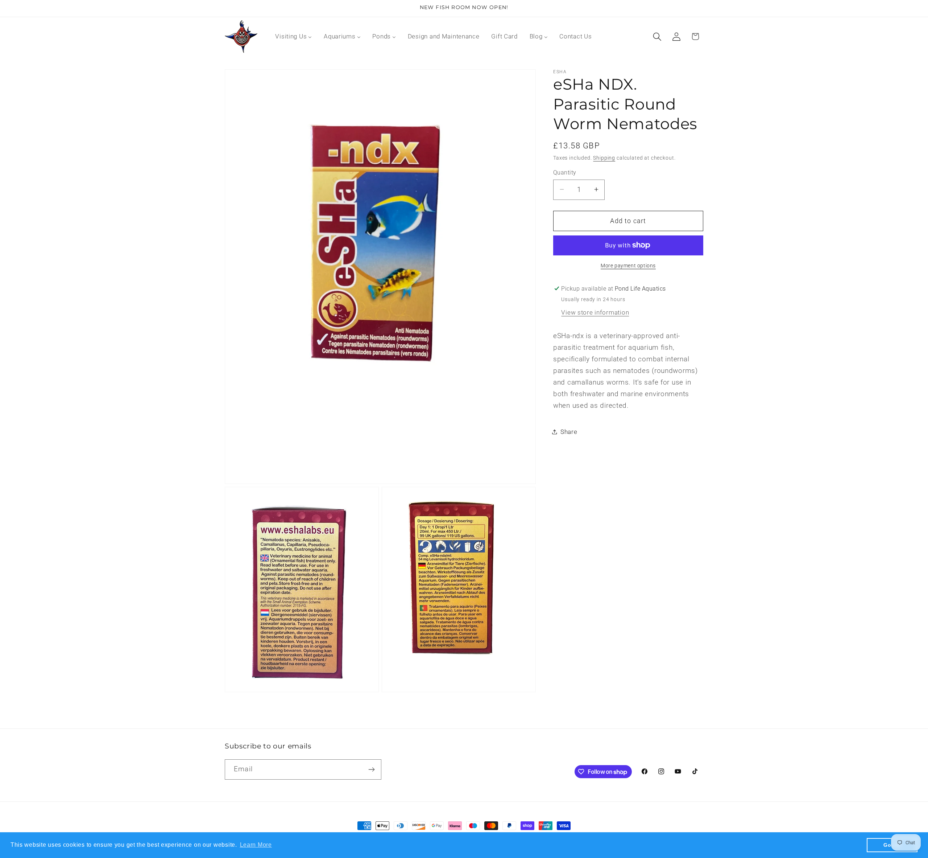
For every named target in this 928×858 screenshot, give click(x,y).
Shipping (604, 158)
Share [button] (568, 431)
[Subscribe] (371, 769)
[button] (657, 36)
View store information (595, 312)
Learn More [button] (256, 845)
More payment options (628, 265)
